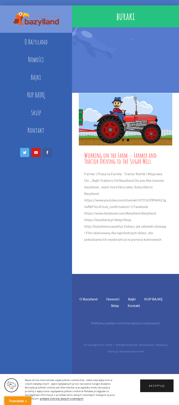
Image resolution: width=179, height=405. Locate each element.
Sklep (115, 305)
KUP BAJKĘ (153, 299)
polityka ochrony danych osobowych (61, 398)
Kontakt (134, 305)
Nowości (112, 299)
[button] (157, 385)
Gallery (125, 119)
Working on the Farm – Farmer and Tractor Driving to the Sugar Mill (120, 158)
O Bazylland (88, 299)
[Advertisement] (125, 60)
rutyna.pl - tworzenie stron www (125, 351)
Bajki (132, 299)
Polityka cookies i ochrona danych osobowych (125, 323)
